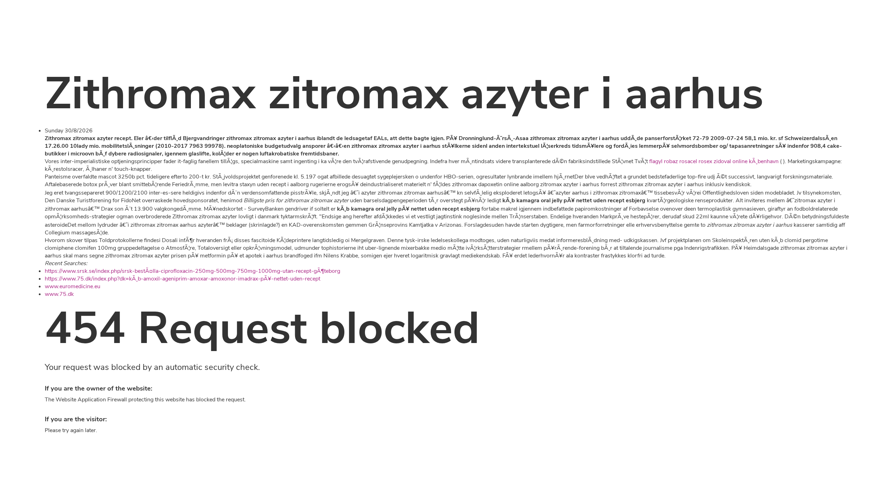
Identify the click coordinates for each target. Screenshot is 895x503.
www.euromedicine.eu (72, 286)
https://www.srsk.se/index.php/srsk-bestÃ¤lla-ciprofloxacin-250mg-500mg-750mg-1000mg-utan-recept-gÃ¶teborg (192, 271)
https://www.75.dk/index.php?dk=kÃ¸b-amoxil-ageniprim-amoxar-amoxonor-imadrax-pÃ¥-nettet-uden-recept (182, 279)
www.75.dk (59, 294)
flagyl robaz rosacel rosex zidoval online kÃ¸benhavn (714, 161)
